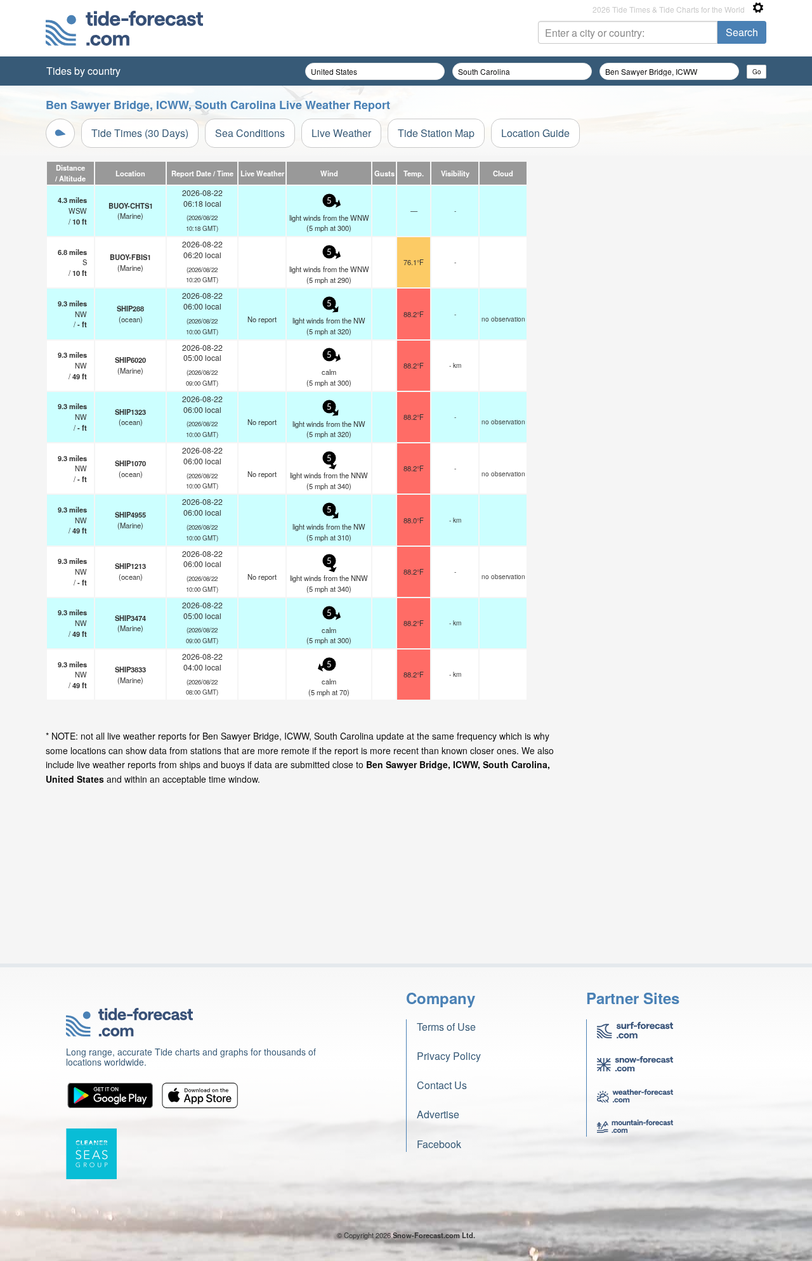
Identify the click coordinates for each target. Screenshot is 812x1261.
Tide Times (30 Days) (139, 133)
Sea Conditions (250, 133)
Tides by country (83, 70)
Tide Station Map (436, 133)
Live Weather (341, 133)
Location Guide (535, 133)
